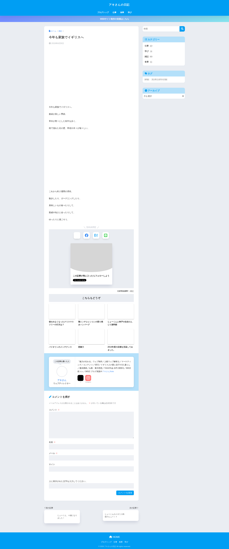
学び (130, 12)
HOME (116, 537)
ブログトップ (103, 12)
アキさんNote (108, 371)
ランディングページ (159, 79)
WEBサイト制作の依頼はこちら (114, 19)
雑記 (132, 291)
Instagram (88, 382)
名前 (52, 442)
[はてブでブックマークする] (96, 235)
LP (147, 79)
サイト (52, 464)
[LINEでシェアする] (105, 235)
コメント (54, 410)
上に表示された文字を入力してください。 (68, 481)
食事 (122, 12)
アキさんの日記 (119, 4)
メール (53, 453)
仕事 (114, 12)
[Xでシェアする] (77, 235)
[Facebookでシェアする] (86, 235)
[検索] (182, 29)
